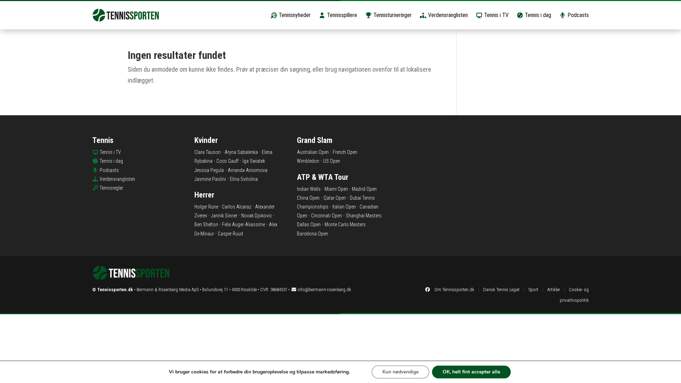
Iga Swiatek (254, 161)
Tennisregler (111, 188)
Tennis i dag (537, 15)
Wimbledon (308, 161)
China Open (308, 198)
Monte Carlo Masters (345, 224)
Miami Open (336, 189)
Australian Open (313, 152)
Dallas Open (309, 224)
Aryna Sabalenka (241, 152)
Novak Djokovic (256, 215)
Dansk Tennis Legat (501, 289)
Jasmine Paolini (210, 179)
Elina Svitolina (244, 179)
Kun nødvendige (400, 371)
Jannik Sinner (224, 215)
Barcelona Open (312, 234)
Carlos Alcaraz (236, 207)
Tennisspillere (341, 15)
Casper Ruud (230, 234)
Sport (533, 289)
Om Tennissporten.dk (454, 289)
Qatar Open (334, 198)
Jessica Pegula (209, 170)
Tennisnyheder (294, 15)
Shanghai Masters (364, 215)
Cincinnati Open (326, 215)
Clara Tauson (207, 152)
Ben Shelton (206, 224)
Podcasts (577, 15)
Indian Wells (309, 189)
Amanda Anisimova (247, 170)
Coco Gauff (227, 161)
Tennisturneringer (392, 15)
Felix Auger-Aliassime (243, 224)
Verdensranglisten (447, 15)
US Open (331, 161)
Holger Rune (206, 207)
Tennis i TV (496, 15)
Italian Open (344, 207)
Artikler (553, 289)
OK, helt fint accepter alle (471, 371)
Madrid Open (364, 189)
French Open (345, 152)
